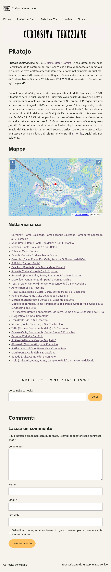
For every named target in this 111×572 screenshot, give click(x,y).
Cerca (95, 396)
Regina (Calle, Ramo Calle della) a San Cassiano (40, 295)
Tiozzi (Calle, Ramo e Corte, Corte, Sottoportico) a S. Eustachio (48, 291)
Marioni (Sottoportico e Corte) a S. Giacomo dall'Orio (42, 299)
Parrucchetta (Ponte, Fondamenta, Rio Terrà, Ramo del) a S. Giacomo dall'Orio (57, 312)
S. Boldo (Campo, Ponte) (25, 263)
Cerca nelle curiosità (21, 390)
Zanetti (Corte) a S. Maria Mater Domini (34, 255)
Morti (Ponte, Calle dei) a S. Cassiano (33, 352)
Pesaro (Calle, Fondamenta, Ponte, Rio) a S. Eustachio (43, 332)
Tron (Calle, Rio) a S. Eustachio (29, 320)
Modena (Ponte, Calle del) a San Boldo (34, 247)
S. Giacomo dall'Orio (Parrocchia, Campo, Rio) (38, 348)
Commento (16, 446)
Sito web (14, 515)
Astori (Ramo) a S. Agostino (27, 287)
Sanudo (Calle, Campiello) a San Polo (33, 356)
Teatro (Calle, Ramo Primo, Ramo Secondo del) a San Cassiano (48, 283)
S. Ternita (77, 133)
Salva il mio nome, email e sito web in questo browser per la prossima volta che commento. (57, 532)
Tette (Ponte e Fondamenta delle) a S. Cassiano (39, 328)
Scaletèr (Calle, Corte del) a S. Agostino (34, 271)
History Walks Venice (95, 564)
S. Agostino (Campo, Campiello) (30, 316)
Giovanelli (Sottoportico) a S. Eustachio (34, 344)
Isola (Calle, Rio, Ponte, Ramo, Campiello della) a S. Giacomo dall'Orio (52, 360)
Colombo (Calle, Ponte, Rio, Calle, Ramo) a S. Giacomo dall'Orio (48, 259)
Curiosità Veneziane (24, 8)
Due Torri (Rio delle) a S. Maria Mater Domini (38, 267)
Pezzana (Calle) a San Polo (27, 336)
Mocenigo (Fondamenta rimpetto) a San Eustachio (41, 279)
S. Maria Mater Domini (57, 63)
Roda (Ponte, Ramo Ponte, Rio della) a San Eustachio (42, 243)
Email (13, 500)
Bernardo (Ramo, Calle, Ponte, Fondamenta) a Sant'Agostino (46, 275)
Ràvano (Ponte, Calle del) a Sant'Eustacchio (37, 324)
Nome (13, 484)
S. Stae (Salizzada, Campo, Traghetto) (33, 340)
